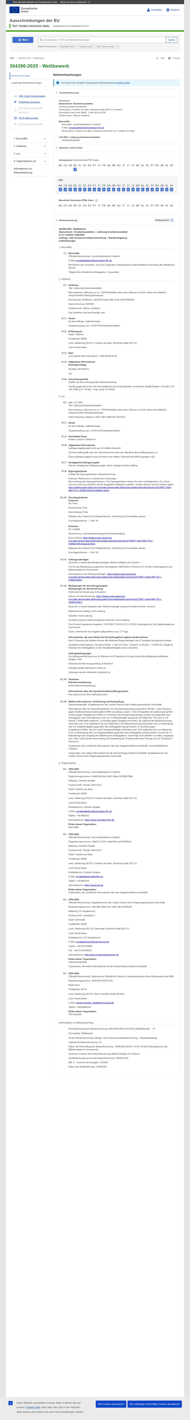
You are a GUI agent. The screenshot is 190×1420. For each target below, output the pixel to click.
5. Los (17, 153)
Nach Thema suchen (106, 47)
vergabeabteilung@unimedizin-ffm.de (86, 128)
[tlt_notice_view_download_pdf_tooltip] (60, 189)
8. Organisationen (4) (25, 161)
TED (12, 58)
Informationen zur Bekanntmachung (23, 170)
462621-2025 (123, 83)
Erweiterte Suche (67, 47)
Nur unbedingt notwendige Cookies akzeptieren (155, 1404)
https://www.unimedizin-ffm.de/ (99, 820)
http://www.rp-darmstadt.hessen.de (102, 954)
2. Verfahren (20, 146)
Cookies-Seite (33, 1407)
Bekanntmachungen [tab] (20, 75)
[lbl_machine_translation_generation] (96, 200)
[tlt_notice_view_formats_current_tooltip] (171, 220)
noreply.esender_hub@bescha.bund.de (95, 1002)
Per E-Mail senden (28, 118)
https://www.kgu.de (94, 885)
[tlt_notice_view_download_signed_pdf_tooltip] (75, 169)
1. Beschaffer (21, 138)
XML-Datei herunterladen (32, 96)
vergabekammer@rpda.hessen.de (92, 942)
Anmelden (156, 10)
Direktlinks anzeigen (29, 102)
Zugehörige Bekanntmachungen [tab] (26, 83)
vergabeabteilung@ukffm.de (89, 876)
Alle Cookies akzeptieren (111, 1404)
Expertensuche (85, 47)
